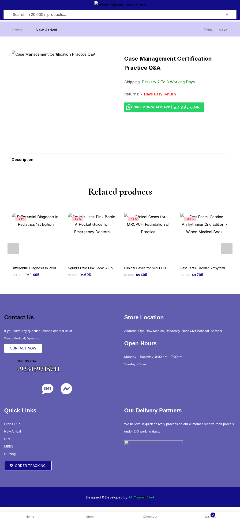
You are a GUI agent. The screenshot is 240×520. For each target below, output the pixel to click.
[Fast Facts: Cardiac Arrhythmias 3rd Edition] (204, 237)
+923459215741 (38, 368)
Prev (208, 30)
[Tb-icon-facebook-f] (10, 389)
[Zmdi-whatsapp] (29, 389)
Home (17, 30)
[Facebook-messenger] (66, 389)
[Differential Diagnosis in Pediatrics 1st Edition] (36, 237)
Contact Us (19, 317)
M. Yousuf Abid (141, 497)
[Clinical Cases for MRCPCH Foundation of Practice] (148, 237)
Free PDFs (12, 424)
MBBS (8, 446)
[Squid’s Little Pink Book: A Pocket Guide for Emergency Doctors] (92, 237)
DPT (7, 439)
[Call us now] (8, 364)
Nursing (10, 454)
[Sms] (47, 389)
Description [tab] (22, 159)
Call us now (26, 361)
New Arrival (46, 30)
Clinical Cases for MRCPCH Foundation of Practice (163, 268)
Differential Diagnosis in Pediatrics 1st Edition (46, 268)
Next (222, 30)
